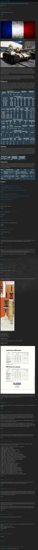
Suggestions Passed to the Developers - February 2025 (8, 197)
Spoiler (2, 224)
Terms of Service (16, 546)
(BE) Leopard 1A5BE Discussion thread (6, 199)
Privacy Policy (22, 546)
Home (1, 546)
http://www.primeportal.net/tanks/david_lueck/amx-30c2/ (10, 185)
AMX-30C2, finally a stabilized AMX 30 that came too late (14, 3)
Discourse (5, 548)
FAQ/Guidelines (10, 546)
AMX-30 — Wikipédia (4, 186)
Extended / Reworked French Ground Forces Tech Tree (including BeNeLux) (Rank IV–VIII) (14, 195)
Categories (5, 546)
